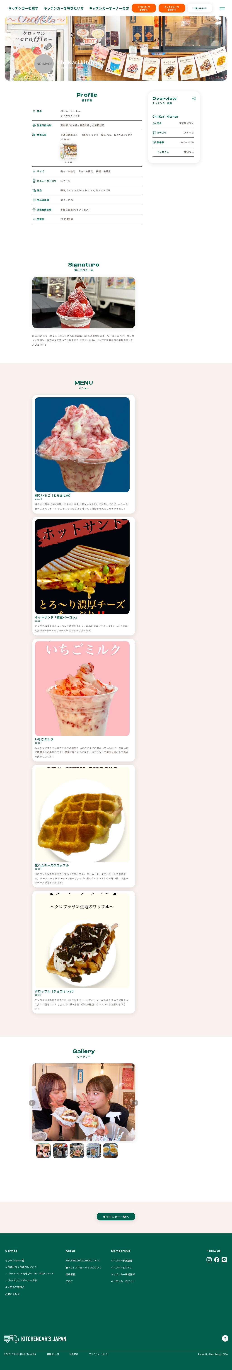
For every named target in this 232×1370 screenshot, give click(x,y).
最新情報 (70, 1274)
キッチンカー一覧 (14, 1260)
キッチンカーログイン (123, 1281)
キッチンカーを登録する (171, 8)
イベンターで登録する (144, 8)
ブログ (69, 1281)
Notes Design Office (218, 1354)
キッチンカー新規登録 (123, 1274)
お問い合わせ (199, 8)
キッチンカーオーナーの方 (109, 8)
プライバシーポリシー (99, 1354)
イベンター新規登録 (121, 1260)
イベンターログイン (121, 1267)
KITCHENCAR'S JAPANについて (83, 1260)
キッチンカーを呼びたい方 (64, 8)
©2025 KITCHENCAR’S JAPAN (20, 1353)
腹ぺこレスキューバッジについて (83, 1267)
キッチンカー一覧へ (116, 1217)
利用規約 (74, 1354)
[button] (135, 1103)
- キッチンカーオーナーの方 (21, 1280)
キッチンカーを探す (23, 8)
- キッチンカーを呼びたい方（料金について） (30, 1273)
